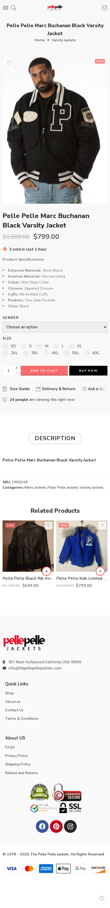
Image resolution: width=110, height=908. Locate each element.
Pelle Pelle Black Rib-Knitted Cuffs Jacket (28, 578)
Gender (11, 318)
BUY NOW (88, 371)
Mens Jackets (35, 487)
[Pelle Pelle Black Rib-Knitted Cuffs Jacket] (28, 546)
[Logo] (24, 642)
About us (12, 701)
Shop (9, 693)
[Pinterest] (56, 826)
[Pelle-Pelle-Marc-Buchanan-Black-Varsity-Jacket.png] (55, 130)
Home (40, 40)
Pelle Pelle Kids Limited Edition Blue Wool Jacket (81, 578)
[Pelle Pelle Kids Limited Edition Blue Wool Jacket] (81, 546)
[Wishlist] (9, 63)
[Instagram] (70, 826)
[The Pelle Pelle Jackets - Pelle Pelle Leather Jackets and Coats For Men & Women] (55, 8)
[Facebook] (42, 826)
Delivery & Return (58, 388)
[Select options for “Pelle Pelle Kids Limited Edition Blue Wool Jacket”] (100, 571)
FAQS (10, 747)
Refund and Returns (21, 772)
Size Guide (19, 388)
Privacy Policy (16, 755)
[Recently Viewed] (101, 898)
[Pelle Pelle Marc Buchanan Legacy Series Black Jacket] (103, 216)
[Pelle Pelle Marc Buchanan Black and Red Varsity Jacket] (93, 216)
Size (7, 338)
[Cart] (104, 7)
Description (55, 438)
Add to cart (44, 371)
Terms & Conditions (21, 718)
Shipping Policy (17, 764)
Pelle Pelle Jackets (63, 487)
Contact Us (14, 710)
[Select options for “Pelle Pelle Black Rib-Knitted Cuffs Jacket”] (46, 571)
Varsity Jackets (64, 40)
